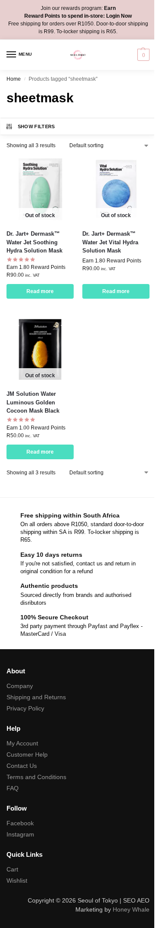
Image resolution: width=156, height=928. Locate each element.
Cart (12, 869)
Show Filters (36, 126)
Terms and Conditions (36, 776)
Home (13, 79)
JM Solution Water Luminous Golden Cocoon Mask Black (32, 402)
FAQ (12, 788)
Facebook (20, 823)
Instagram (20, 834)
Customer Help (27, 754)
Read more (40, 291)
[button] (142, 55)
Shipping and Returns (36, 697)
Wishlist (16, 880)
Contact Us (21, 765)
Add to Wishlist (56, 166)
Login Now (119, 16)
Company (19, 685)
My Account (22, 743)
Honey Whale (131, 909)
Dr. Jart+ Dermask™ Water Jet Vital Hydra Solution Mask (110, 242)
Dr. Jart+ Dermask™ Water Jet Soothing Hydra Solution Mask (34, 242)
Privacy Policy (25, 708)
